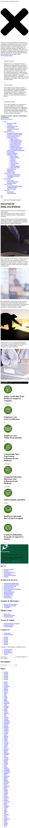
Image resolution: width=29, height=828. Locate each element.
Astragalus (13, 164)
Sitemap (6, 654)
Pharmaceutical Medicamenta (14, 133)
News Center (10, 180)
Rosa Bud (12, 160)
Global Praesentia (11, 193)
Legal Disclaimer (8, 652)
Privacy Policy (7, 651)
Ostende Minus (4, 117)
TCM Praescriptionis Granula (14, 134)
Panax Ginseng (14, 156)
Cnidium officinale (15, 166)
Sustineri (9, 130)
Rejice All (15, 116)
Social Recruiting (11, 189)
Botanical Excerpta (12, 137)
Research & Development (13, 174)
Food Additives (11, 151)
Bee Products (10, 170)
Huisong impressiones (12, 181)
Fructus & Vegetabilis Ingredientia (15, 150)
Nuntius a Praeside (12, 123)
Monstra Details (23, 116)
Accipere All (4, 116)
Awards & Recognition (13, 129)
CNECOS (13, 159)
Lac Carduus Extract (15, 143)
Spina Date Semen (15, 167)
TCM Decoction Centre (13, 136)
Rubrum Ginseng (14, 157)
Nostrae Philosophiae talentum (15, 186)
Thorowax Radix (14, 163)
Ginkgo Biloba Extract (16, 141)
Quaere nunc (10, 191)
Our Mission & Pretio (12, 126)
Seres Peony (13, 161)
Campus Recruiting (12, 187)
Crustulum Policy (8, 55)
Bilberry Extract (14, 139)
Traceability (10, 177)
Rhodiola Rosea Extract (16, 147)
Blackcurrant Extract (15, 144)
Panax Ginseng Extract (16, 140)
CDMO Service (11, 171)
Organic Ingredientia (12, 153)
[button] (14, 22)
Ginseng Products (11, 169)
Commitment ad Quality (13, 176)
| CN (2, 197)
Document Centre (11, 183)
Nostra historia (11, 127)
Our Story (9, 124)
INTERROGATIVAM (6, 562)
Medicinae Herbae (11, 154)
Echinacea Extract (14, 146)
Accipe (10, 116)
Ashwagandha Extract (16, 149)
